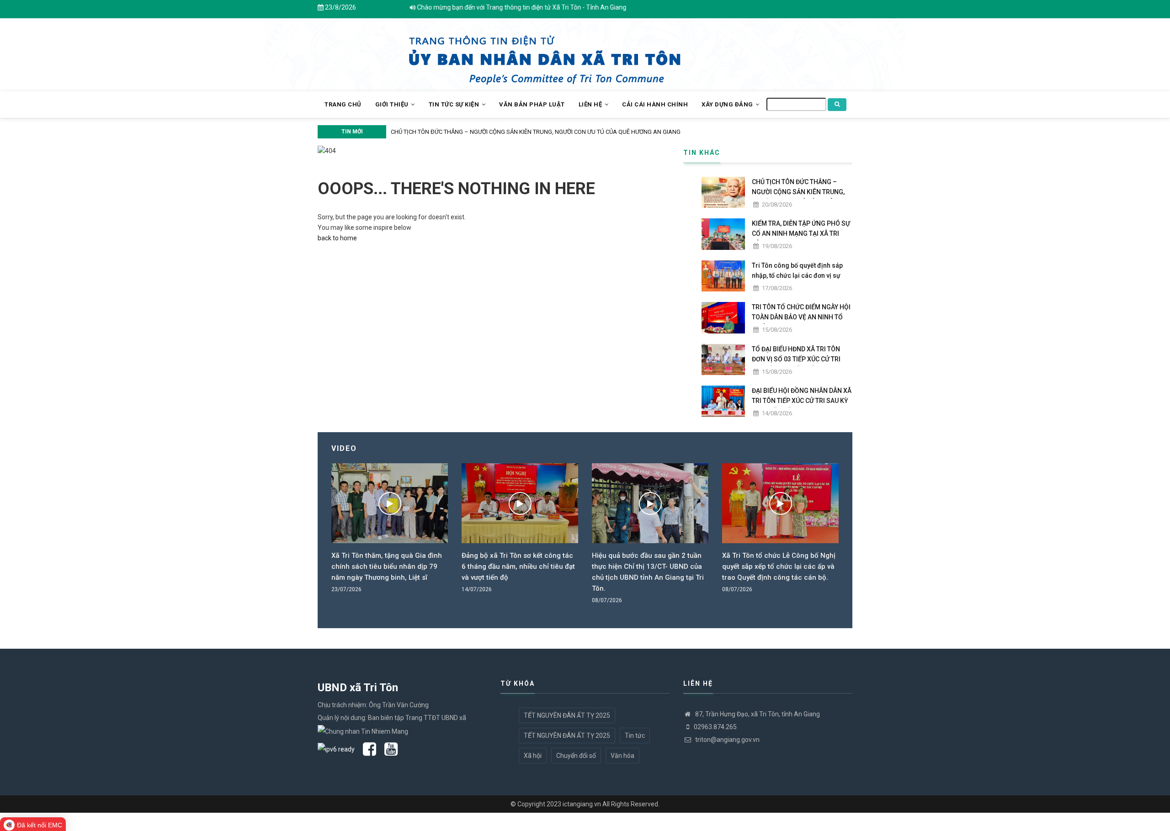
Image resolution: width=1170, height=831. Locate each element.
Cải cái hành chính (655, 104)
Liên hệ (591, 104)
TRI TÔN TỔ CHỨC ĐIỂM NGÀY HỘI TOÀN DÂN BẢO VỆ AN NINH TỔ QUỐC (801, 317)
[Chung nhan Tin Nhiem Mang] (363, 730)
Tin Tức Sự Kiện (455, 104)
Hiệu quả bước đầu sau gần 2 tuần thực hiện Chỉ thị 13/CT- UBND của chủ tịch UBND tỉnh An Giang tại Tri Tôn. (648, 572)
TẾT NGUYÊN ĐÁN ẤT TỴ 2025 (567, 715)
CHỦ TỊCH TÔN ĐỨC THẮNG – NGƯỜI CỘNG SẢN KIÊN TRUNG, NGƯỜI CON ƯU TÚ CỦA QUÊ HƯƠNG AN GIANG (533, 131)
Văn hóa (622, 755)
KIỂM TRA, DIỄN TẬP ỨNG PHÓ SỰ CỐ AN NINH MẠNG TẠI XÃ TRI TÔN (801, 233)
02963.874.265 (715, 726)
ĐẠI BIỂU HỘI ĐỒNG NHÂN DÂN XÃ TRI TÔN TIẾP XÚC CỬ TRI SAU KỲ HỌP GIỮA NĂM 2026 (801, 400)
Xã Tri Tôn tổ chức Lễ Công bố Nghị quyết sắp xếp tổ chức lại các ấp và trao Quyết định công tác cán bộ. (778, 566)
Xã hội (533, 755)
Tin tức (635, 735)
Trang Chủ (343, 104)
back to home (337, 238)
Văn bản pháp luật (532, 104)
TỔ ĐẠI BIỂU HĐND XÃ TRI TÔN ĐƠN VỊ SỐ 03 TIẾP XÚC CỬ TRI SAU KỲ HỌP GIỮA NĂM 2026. (796, 359)
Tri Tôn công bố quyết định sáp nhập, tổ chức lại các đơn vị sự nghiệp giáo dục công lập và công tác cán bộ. (797, 280)
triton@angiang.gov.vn (727, 739)
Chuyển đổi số (576, 755)
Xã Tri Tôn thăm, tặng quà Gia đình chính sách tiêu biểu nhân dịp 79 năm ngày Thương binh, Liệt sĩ (386, 566)
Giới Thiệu (392, 104)
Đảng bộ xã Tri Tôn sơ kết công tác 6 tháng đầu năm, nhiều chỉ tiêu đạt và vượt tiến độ (518, 566)
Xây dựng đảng (728, 104)
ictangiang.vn (582, 804)
